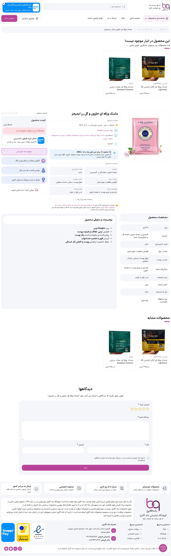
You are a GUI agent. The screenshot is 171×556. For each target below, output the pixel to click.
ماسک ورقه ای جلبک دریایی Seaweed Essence (121, 88)
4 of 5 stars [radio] (135, 409)
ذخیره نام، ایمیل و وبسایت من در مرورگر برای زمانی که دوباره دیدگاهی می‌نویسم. (119, 459)
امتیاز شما (143, 405)
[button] (3, 3)
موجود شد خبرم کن (24, 151)
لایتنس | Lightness (160, 83)
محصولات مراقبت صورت (107, 207)
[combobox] (85, 6)
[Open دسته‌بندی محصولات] (146, 18)
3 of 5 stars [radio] (139, 409)
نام (147, 445)
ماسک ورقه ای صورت (145, 29)
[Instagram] (20, 549)
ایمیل (80, 445)
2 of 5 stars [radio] (143, 409)
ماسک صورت (84, 135)
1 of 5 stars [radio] (147, 409)
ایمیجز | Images (103, 130)
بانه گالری (163, 29)
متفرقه (131, 83)
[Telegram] (11, 549)
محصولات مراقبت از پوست (69, 135)
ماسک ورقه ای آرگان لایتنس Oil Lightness (154, 88)
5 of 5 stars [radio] (132, 409)
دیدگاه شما (143, 417)
